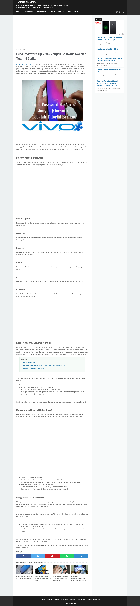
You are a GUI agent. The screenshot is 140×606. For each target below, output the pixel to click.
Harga (69, 12)
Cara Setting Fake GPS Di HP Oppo (108, 49)
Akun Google (29, 12)
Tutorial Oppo (26, 2)
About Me (49, 599)
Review (76, 12)
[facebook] (23, 556)
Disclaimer (72, 599)
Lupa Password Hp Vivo (24, 64)
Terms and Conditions (94, 599)
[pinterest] (52, 556)
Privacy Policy (81, 599)
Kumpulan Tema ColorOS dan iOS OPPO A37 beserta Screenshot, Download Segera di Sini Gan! (108, 83)
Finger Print (41, 12)
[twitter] (38, 556)
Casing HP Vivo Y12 (29, 363)
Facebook (61, 12)
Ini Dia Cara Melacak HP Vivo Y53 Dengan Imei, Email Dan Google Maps (44, 366)
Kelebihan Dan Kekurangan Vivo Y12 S (34, 369)
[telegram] (81, 556)
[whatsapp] (67, 556)
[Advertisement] (52, 31)
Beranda (19, 12)
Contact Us (64, 599)
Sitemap (56, 599)
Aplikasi (52, 12)
